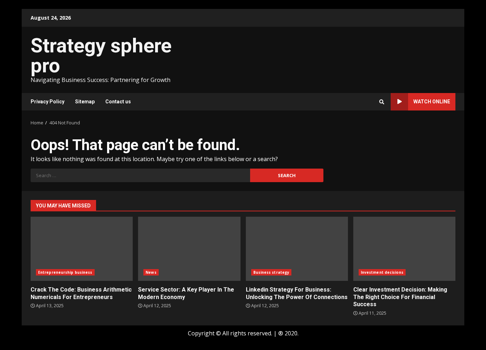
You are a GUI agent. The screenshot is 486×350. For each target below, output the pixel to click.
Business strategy (271, 272)
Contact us (118, 101)
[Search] (381, 102)
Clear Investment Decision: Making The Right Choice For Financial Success (404, 249)
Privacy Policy (47, 101)
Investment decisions (382, 272)
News (151, 272)
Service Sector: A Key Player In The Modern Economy (189, 249)
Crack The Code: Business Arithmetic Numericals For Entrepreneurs (82, 249)
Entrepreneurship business (65, 272)
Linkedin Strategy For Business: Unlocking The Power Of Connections (297, 249)
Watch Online (431, 101)
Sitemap (85, 101)
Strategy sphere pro (101, 55)
